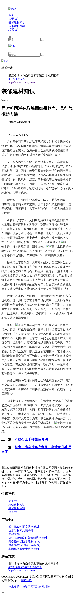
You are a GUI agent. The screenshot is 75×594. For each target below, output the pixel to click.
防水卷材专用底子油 (20, 530)
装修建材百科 (16, 26)
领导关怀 (14, 534)
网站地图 (26, 580)
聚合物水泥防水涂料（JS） (25, 541)
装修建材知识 (16, 22)
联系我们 (14, 29)
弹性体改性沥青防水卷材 (23, 526)
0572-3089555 (16, 79)
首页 (11, 15)
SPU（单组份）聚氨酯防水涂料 (27, 537)
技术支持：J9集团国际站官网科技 (29, 586)
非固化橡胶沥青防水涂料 (23, 548)
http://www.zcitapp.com (21, 82)
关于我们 (14, 18)
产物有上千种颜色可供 (31, 439)
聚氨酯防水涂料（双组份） (25, 545)
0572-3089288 (33, 567)
